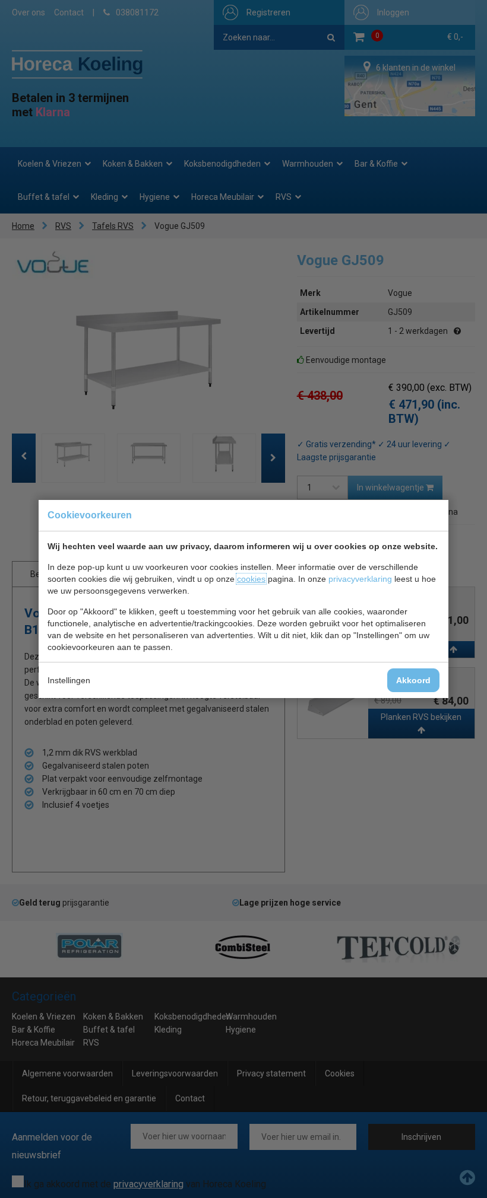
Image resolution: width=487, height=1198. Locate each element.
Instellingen (69, 680)
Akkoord (413, 680)
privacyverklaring (360, 579)
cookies (251, 579)
